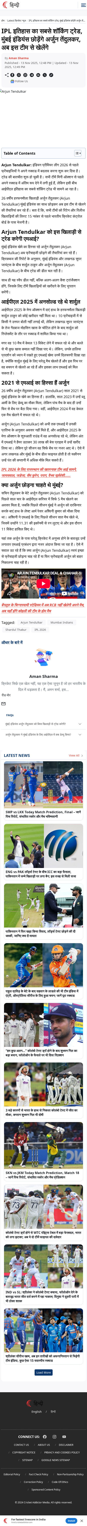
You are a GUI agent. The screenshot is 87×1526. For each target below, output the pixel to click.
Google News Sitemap (55, 1460)
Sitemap (27, 1460)
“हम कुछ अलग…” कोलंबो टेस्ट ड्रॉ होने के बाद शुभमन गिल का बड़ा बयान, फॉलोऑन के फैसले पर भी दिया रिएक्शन (41, 1052)
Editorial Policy (12, 1474)
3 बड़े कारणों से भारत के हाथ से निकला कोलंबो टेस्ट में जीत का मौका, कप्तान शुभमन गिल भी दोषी (41, 1112)
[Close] (82, 1521)
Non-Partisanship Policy (70, 1474)
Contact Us (21, 1445)
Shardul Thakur (16, 630)
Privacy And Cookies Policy (62, 1452)
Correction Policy (33, 1482)
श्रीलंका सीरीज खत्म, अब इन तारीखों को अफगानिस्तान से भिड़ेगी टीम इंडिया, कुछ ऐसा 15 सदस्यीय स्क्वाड (43, 1358)
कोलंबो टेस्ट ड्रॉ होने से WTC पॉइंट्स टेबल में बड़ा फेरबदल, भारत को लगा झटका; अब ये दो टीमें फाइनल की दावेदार (43, 1234)
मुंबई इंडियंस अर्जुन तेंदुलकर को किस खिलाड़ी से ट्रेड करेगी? (35, 724)
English (37, 1411)
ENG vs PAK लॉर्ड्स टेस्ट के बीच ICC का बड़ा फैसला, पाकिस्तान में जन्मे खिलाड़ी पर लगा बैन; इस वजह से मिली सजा (41, 874)
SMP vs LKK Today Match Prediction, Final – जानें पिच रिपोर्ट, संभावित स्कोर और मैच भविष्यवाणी (43, 814)
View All (74, 755)
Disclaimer (66, 1445)
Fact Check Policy (38, 1474)
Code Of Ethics (60, 1482)
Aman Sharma (19, 58)
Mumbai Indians (62, 622)
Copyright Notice (23, 1452)
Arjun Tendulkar (31, 622)
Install (71, 1520)
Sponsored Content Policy (46, 1489)
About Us (44, 1445)
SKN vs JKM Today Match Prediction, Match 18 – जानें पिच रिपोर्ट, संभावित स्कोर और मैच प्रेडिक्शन (42, 1175)
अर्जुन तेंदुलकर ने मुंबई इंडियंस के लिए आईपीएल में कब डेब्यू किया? (38, 734)
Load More (43, 1372)
